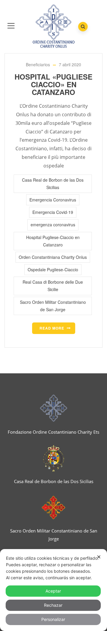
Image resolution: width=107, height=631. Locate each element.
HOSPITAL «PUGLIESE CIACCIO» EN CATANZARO (53, 84)
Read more (52, 328)
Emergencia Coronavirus (52, 200)
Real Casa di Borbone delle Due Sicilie (53, 285)
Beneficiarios (38, 64)
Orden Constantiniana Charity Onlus (53, 257)
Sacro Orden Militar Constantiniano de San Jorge (53, 305)
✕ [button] (99, 557)
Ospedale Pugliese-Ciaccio (53, 269)
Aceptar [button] (53, 590)
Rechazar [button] (53, 605)
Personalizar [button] (53, 619)
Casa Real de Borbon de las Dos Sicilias (53, 183)
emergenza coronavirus (53, 224)
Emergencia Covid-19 (52, 212)
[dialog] (53, 590)
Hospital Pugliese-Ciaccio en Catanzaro (53, 241)
